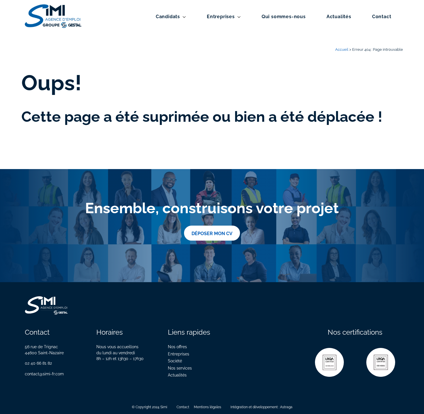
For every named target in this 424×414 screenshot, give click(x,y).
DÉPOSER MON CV (212, 233)
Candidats (168, 16)
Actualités (339, 16)
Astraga (286, 406)
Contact (381, 16)
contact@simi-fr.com (44, 373)
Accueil (341, 49)
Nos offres (177, 346)
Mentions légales (207, 406)
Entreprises (221, 16)
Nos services (180, 367)
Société (175, 360)
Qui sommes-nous (284, 16)
